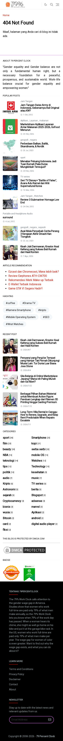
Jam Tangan (26, 101)
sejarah (42, 227)
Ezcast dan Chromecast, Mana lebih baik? (33, 271)
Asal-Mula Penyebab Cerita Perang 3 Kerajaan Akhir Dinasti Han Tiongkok (39, 234)
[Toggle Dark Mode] (45, 4)
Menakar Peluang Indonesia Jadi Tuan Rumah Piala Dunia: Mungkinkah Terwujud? (38, 164)
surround (8, 217)
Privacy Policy (16, 674)
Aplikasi (24, 120)
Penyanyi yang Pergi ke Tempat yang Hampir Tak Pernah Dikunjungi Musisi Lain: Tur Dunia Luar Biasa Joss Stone (39, 362)
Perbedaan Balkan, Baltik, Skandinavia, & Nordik (34, 145)
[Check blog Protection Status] (25, 550)
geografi (24, 140)
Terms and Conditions (21, 669)
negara (33, 140)
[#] (38, 4)
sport (22, 157)
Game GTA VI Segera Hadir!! (25, 288)
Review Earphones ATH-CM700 (27, 276)
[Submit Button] (50, 719)
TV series (25, 176)
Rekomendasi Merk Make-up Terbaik (30, 280)
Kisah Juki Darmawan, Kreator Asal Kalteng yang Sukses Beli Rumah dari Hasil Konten (39, 249)
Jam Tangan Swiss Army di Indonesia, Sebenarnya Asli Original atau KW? (39, 108)
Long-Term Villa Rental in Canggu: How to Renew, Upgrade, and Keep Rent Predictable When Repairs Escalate (39, 416)
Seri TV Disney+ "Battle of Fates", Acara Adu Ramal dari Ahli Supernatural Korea (38, 183)
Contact (13, 684)
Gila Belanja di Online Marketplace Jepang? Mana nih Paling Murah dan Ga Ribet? (39, 379)
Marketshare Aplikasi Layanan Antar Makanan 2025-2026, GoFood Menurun (40, 127)
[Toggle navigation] (57, 4)
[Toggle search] (51, 4)
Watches (38, 196)
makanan (43, 120)
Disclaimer (15, 679)
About (12, 689)
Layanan (34, 120)
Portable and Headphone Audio (18, 213)
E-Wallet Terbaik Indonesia (24, 284)
